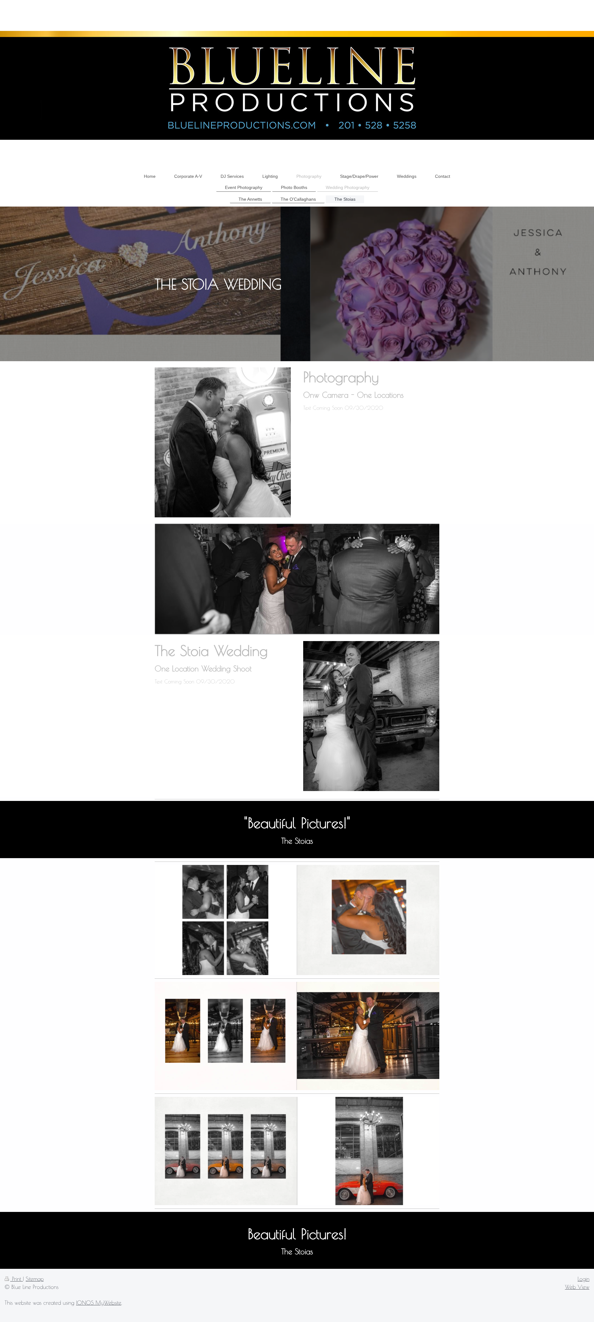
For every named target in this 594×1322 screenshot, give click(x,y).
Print (16, 1278)
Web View (577, 1286)
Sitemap (35, 1278)
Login (583, 1278)
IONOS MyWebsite (98, 1302)
